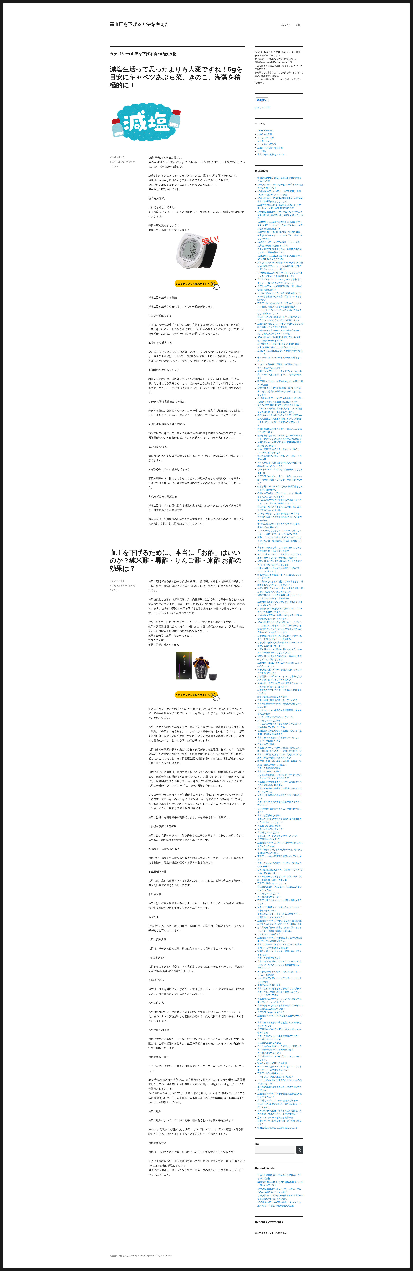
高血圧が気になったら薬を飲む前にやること (278, 1036)
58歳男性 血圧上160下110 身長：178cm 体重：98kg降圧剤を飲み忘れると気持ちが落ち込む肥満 (280, 215)
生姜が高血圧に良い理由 (269, 985)
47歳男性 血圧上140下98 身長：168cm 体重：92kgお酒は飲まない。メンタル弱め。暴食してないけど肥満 (280, 235)
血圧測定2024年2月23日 (269, 1042)
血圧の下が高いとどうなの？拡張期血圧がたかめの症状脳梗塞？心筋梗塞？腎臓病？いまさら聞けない (279, 296)
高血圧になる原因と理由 (269, 825)
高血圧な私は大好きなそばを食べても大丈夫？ (279, 988)
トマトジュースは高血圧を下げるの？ (275, 1076)
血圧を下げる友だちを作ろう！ (272, 1012)
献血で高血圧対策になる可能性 (272, 696)
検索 (257, 1144)
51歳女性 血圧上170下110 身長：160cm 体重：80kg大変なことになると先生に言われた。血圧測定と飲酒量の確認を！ (279, 225)
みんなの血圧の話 (265, 137)
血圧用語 (261, 151)
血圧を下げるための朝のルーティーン (275, 717)
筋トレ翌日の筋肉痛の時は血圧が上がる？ (277, 700)
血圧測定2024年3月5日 (268, 832)
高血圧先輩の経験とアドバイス (272, 154)
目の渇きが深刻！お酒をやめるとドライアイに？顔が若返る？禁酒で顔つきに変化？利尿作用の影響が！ (279, 517)
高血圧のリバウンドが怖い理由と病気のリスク (279, 747)
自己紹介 (286, 24)
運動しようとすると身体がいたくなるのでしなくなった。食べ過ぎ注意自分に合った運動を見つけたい (279, 541)
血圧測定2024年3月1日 (268, 893)
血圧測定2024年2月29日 (269, 897)
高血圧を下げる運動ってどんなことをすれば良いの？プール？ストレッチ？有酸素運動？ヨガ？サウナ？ (279, 965)
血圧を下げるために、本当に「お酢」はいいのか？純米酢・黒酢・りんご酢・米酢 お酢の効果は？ (176, 560)
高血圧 (299, 24)
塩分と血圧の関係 (265, 744)
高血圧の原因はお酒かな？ (270, 829)
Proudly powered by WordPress (156, 1255)
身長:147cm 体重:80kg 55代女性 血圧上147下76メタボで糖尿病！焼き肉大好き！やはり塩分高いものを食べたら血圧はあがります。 (279, 408)
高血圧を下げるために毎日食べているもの (277, 836)
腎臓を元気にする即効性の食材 (272, 1063)
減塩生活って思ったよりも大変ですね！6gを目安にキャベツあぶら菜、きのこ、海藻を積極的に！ (176, 77)
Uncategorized (264, 130)
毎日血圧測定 (263, 141)
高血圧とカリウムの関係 (269, 771)
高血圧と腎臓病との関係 (269, 815)
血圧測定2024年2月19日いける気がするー (277, 1100)
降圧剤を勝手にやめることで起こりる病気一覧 (279, 751)
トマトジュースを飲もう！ (270, 934)
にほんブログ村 (262, 107)
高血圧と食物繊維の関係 (269, 768)
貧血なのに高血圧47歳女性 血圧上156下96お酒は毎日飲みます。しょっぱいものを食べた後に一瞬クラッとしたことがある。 (280, 266)
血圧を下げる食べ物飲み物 (122, 161)
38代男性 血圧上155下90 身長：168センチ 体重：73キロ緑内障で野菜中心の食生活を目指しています (279, 391)
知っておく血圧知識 (266, 144)
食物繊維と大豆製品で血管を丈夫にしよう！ (278, 1127)
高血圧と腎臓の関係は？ (269, 958)
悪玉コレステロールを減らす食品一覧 (275, 1117)
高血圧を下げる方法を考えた (139, 24)
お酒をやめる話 (264, 134)
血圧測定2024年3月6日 (268, 720)
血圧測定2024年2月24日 (269, 1039)
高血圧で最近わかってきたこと (272, 883)
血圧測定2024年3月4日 (268, 839)
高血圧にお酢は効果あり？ (270, 1073)
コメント (114, 166)
